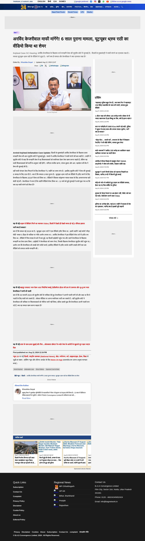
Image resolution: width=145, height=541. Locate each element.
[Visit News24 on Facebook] (91, 1)
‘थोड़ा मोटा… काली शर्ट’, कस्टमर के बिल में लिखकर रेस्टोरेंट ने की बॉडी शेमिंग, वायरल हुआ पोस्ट (112, 141)
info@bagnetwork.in (109, 502)
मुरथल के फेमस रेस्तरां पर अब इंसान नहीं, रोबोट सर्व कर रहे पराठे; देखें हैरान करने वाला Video (113, 194)
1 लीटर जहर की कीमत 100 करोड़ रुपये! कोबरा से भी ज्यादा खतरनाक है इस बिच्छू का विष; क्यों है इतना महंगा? (113, 117)
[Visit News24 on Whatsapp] (103, 1)
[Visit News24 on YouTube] (107, 1)
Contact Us (17, 492)
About (42, 532)
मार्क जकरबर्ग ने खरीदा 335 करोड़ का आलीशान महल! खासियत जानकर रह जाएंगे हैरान (112, 152)
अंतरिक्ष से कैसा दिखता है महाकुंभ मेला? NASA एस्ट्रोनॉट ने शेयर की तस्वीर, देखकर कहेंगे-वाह (110, 162)
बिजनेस (86, 7)
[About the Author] (18, 391)
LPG (82, 12)
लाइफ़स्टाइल (74, 356)
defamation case (29, 369)
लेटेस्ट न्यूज (31, 7)
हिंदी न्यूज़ (17, 376)
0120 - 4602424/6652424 (112, 497)
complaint (74, 532)
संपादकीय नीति (84, 532)
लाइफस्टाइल (99, 7)
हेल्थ (91, 7)
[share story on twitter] (46, 66)
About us (16, 515)
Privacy (17, 532)
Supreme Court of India (52, 369)
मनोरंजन (62, 356)
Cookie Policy (18, 510)
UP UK (62, 491)
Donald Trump (72, 12)
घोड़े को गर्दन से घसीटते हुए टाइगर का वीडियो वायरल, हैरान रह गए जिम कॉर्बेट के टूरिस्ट (112, 184)
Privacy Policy (19, 501)
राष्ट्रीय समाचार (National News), (42, 356)
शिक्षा (85, 356)
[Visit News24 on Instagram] (95, 1)
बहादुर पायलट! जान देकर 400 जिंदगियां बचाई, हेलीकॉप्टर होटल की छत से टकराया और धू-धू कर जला (54, 287)
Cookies (35, 532)
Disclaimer (17, 506)
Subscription (18, 487)
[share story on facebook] (41, 66)
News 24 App (57, 360)
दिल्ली (15, 32)
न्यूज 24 (16, 356)
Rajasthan (63, 505)
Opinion (108, 7)
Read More (26, 398)
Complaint (17, 496)
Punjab (62, 501)
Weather (89, 12)
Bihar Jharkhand (66, 496)
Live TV (40, 7)
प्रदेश (51, 7)
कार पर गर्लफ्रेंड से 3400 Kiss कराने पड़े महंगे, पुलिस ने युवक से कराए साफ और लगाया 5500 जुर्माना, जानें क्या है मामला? (112, 129)
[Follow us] (120, 2)
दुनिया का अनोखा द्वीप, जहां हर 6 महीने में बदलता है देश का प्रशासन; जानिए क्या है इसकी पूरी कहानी (113, 205)
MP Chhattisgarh (66, 486)
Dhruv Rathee (40, 369)
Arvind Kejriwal (18, 369)
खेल (63, 7)
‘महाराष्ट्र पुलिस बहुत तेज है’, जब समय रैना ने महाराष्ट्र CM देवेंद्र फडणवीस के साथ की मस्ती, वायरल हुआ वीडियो (113, 105)
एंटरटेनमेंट (69, 7)
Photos (78, 7)
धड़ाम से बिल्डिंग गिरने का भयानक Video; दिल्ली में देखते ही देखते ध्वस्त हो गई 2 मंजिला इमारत (52, 223)
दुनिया (57, 7)
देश (46, 7)
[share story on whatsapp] (53, 66)
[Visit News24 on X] (99, 1)
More (116, 7)
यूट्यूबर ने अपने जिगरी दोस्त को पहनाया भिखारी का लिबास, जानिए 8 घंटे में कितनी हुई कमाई (111, 173)
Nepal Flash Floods (58, 12)
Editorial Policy (19, 520)
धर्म (67, 356)
